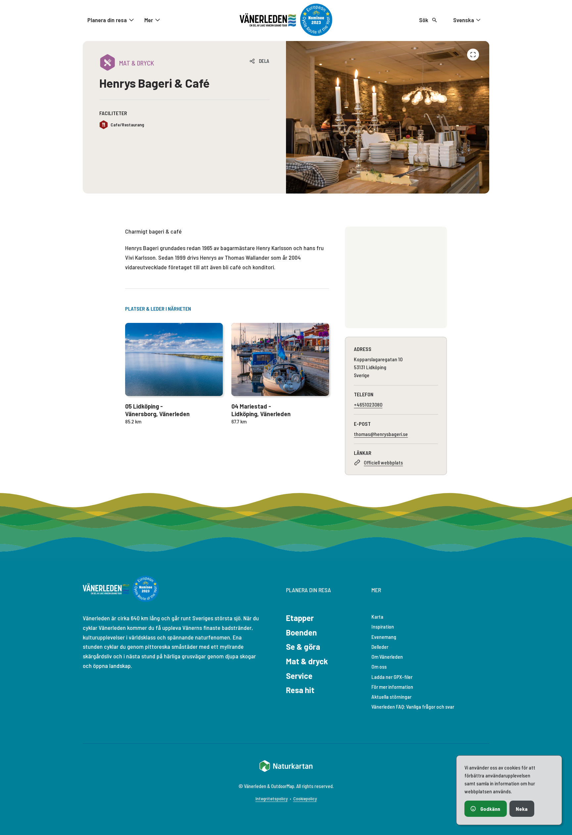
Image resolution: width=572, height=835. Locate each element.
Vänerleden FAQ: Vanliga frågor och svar (412, 706)
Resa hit (300, 690)
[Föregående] (473, 55)
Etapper (300, 618)
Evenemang (383, 637)
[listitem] (387, 117)
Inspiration (382, 626)
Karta (377, 616)
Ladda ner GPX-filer (391, 677)
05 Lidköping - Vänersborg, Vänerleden (157, 410)
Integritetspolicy (272, 798)
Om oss (379, 666)
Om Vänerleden (387, 656)
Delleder (379, 646)
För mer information (392, 686)
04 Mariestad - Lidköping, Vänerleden (261, 410)
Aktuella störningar (391, 696)
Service (299, 676)
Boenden (301, 632)
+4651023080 (368, 404)
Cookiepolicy (305, 798)
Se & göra (303, 646)
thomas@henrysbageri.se (381, 434)
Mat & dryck (307, 661)
